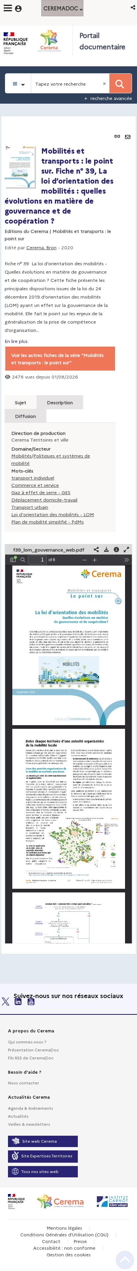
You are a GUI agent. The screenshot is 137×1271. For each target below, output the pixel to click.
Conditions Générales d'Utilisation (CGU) (64, 1234)
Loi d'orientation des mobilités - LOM (52, 514)
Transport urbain (29, 507)
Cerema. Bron (41, 247)
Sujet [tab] (20, 402)
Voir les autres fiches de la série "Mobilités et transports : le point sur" (57, 359)
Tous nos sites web (40, 1171)
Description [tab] (60, 402)
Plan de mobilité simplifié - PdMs (47, 521)
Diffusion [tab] (25, 416)
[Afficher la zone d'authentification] (22, 7)
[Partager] (96, 549)
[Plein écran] (126, 549)
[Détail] (116, 549)
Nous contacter (23, 1082)
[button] (133, 7)
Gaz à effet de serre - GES (40, 492)
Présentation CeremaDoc (33, 1049)
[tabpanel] (68, 535)
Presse (80, 1241)
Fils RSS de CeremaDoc (31, 1057)
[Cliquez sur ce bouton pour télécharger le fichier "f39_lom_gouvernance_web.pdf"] (106, 549)
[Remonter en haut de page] (125, 1260)
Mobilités (21, 455)
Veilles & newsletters (29, 1124)
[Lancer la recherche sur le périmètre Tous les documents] (120, 83)
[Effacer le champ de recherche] (105, 83)
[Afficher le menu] (7, 8)
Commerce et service (35, 485)
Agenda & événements (30, 1108)
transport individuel (32, 477)
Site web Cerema (39, 1141)
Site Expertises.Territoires (46, 1155)
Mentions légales (64, 1228)
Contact (51, 1241)
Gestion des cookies (69, 1254)
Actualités (18, 1116)
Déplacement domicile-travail (44, 499)
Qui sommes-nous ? (27, 1041)
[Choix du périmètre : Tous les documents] (18, 83)
